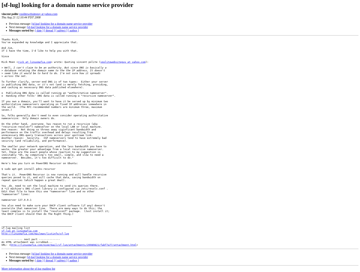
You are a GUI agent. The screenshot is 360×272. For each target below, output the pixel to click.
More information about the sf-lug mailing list (28, 268)
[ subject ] (61, 30)
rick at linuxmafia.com (34, 62)
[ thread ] (49, 30)
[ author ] (73, 30)
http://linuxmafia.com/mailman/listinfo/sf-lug (35, 233)
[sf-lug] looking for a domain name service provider (62, 23)
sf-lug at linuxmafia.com (20, 230)
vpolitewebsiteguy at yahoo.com (38, 14)
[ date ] (39, 30)
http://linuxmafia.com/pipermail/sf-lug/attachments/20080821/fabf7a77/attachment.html (73, 244)
